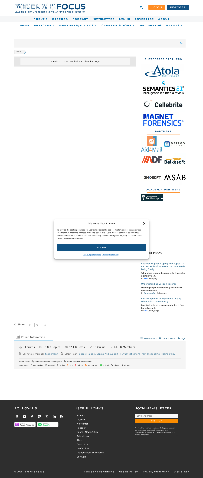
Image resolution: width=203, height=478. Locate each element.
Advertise (144, 19)
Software (81, 456)
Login (156, 7)
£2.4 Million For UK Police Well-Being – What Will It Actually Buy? (162, 300)
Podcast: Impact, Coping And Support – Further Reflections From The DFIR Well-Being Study (163, 266)
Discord (60, 19)
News (24, 25)
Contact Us (82, 444)
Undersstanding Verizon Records (158, 283)
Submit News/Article (87, 432)
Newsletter (103, 19)
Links (124, 19)
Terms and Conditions (99, 472)
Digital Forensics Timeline (90, 452)
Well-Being (150, 25)
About (164, 19)
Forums (41, 19)
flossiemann (51, 353)
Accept (101, 247)
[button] (144, 223)
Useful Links (83, 448)
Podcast (80, 19)
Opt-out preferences (92, 255)
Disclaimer (181, 472)
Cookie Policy (128, 472)
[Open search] (141, 7)
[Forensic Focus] (50, 12)
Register (178, 7)
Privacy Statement (110, 255)
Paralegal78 (149, 293)
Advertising (83, 436)
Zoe (145, 278)
